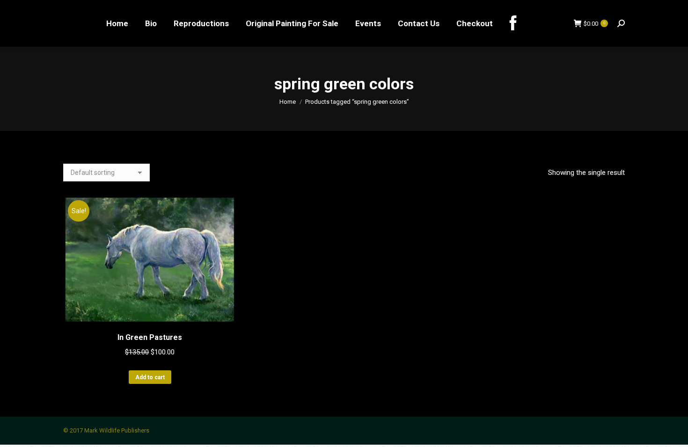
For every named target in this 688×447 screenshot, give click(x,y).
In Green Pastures (149, 337)
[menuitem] (117, 23)
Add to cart (150, 377)
